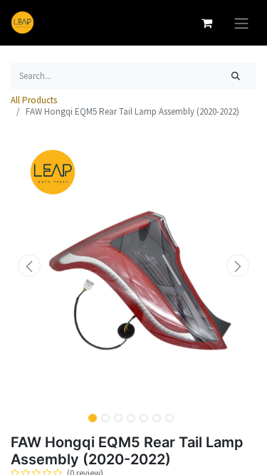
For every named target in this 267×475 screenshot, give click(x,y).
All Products (34, 100)
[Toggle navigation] (241, 22)
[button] (29, 265)
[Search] (236, 76)
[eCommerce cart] (206, 23)
